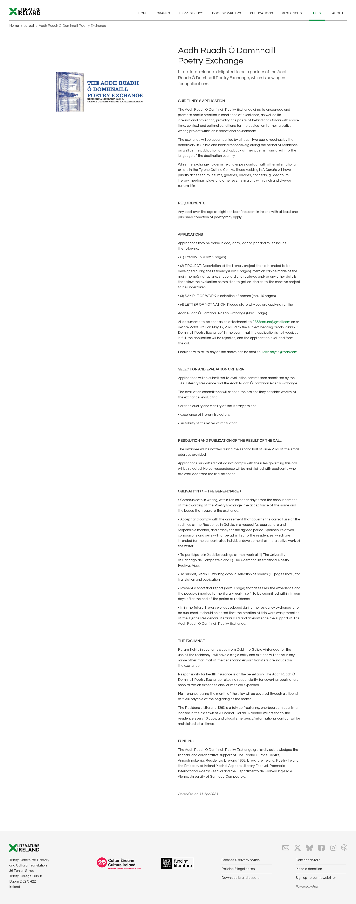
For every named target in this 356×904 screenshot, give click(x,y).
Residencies (292, 13)
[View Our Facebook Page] (321, 847)
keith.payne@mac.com (279, 352)
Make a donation (309, 869)
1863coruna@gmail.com (271, 322)
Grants (163, 13)
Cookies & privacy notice (240, 860)
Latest (317, 13)
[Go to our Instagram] (333, 847)
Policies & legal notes (238, 869)
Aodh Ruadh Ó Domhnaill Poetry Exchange (72, 26)
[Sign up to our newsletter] (285, 847)
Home (143, 13)
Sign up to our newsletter (316, 878)
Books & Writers (226, 13)
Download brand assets (240, 878)
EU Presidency (191, 13)
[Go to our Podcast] (344, 847)
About (338, 13)
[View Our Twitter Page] (297, 847)
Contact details (308, 860)
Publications (261, 13)
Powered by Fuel (307, 886)
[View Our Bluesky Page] (309, 847)
